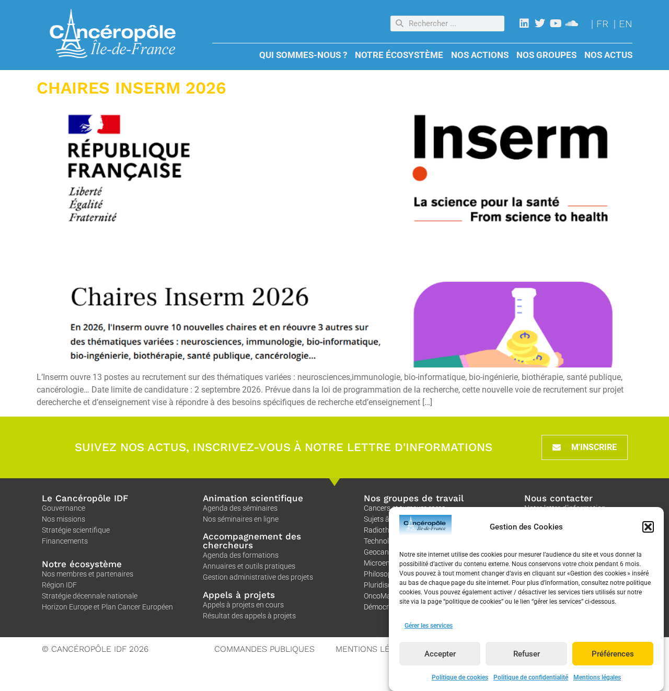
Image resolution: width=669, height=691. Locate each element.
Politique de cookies (460, 677)
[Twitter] (540, 23)
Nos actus (608, 55)
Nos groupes (546, 55)
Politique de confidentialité (530, 677)
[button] (648, 527)
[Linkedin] (524, 23)
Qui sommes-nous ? (303, 55)
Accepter (440, 654)
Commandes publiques (264, 649)
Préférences (613, 654)
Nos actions (480, 55)
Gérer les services (429, 625)
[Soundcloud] (571, 23)
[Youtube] (555, 23)
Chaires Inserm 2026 (131, 88)
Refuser (526, 654)
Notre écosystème (399, 55)
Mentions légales (597, 677)
